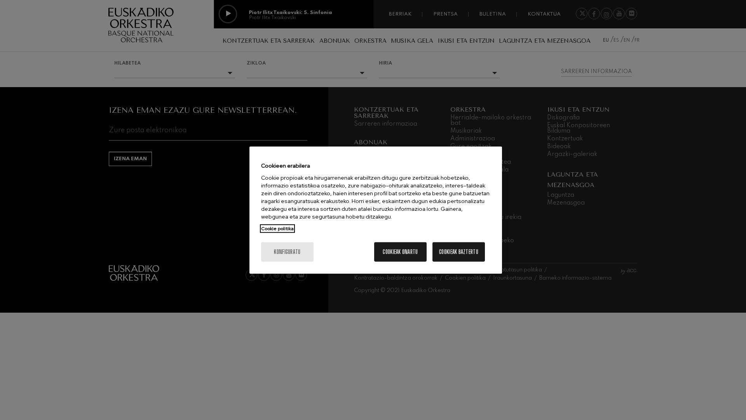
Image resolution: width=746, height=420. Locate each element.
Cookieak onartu (400, 251)
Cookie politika (277, 228)
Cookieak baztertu (458, 251)
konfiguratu (287, 251)
